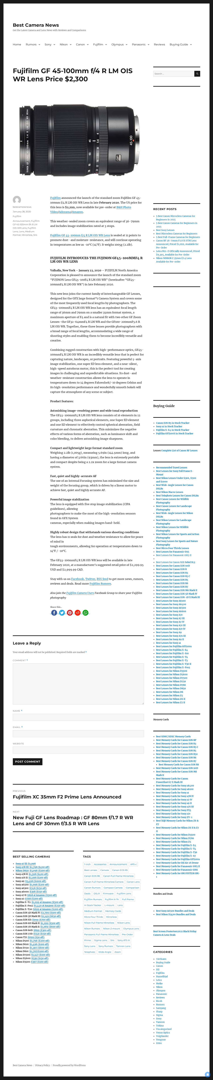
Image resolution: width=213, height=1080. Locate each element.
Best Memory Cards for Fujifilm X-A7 (176, 855)
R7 (176, 761)
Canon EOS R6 (92, 876)
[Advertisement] (177, 141)
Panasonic (139, 44)
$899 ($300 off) (42, 930)
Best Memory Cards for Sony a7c (173, 813)
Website (18, 743)
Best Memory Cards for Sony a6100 (175, 789)
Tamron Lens (123, 946)
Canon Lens (133, 881)
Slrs (35, 235)
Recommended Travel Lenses (171, 467)
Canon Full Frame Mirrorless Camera (103, 881)
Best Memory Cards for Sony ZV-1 (174, 817)
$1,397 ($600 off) (39, 947)
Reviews (159, 44)
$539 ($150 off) (39, 958)
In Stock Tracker (92, 905)
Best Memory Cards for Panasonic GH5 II (178, 866)
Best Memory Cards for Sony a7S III (175, 806)
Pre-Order (127, 934)
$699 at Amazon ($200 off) (48, 909)
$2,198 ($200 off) (38, 877)
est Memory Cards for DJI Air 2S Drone (178, 862)
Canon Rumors (92, 887)
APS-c (133, 864)
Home (17, 44)
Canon (80, 44)
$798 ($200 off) (34, 898)
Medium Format (93, 911)
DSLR (97, 893)
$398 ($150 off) (38, 891)
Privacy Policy (42, 1065)
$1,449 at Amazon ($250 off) (49, 905)
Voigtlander (162, 1036)
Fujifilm (98, 44)
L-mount (109, 905)
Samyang (161, 1008)
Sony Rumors (106, 946)
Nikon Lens (123, 922)
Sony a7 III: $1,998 (26, 863)
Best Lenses (90, 870)
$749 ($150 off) (42, 933)
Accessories (100, 864)
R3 (172, 572)
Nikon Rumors (92, 928)
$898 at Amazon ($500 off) (42, 895)
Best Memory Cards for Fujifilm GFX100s (178, 859)
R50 (177, 754)
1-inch (87, 864)
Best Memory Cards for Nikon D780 (175, 838)
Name (17, 710)
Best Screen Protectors (165, 931)
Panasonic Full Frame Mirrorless (101, 934)
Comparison (132, 887)
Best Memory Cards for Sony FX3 (173, 810)
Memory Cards (113, 911)
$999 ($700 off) (41, 919)
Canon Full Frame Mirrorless (118, 876)
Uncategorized (164, 1029)
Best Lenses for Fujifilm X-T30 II (173, 664)
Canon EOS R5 (120, 870)
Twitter (90, 579)
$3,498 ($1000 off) (35, 881)
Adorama (65, 212)
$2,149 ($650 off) (51, 916)
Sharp (159, 1011)
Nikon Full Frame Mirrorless (99, 922)
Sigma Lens (100, 940)
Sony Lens (89, 946)
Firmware (108, 893)
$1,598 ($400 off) (38, 874)
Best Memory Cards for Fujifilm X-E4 (176, 845)
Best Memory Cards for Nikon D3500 (175, 834)
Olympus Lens (131, 928)
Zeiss (159, 1043)
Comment (20, 660)
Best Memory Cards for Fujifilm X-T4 (176, 848)
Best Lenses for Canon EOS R (171, 562)
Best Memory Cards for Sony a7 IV (174, 799)
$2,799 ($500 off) (51, 912)
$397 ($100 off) (39, 961)
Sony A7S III (123, 940)
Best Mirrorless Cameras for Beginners (176, 233)
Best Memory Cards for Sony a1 (172, 792)
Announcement (21, 221)
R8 (179, 764)
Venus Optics (163, 1032)
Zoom (117, 952)
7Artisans (161, 959)
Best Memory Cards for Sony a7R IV (175, 796)
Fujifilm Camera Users (80, 593)
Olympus (117, 44)
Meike (159, 983)
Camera (104, 870)
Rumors (31, 44)
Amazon (77, 212)
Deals (87, 893)
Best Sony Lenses (165, 230)
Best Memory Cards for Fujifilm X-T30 (176, 852)
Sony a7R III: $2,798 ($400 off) (32, 867)
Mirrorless (27, 235)
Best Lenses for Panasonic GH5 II (173, 555)
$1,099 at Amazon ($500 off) (47, 902)
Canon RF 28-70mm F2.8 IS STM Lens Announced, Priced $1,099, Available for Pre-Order (177, 244)
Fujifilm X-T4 (112, 899)
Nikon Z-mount (111, 928)
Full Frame (128, 899)
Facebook (77, 579)
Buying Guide (179, 44)
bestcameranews (22, 207)
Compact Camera (113, 887)
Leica (159, 980)
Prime (87, 940)
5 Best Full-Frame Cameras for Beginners (178, 237)
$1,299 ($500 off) (50, 923)
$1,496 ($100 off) (39, 944)
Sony (48, 44)
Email (18, 727)
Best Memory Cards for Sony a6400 (175, 785)
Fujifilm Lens (124, 893)
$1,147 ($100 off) (40, 954)
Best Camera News (36, 25)
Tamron (160, 1022)
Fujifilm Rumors (100, 583)
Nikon (64, 44)
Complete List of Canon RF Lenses (179, 450)
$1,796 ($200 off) (39, 940)
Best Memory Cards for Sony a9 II (174, 803)
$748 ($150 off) (38, 888)
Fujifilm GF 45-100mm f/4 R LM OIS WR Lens (80, 235)
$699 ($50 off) (36, 937)
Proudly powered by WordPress (69, 1065)
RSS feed (102, 579)
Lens (21, 231)
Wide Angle (104, 952)
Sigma (159, 1015)
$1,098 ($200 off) (39, 884)
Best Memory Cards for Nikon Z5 (173, 841)
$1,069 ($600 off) (50, 926)
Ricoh (159, 1001)
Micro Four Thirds (93, 917)
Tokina (160, 1025)
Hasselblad (162, 976)
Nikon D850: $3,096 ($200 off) (33, 870)
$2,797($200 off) (39, 951)
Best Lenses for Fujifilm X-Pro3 (173, 667)
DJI (157, 969)
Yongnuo (161, 1039)
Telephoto (89, 952)
